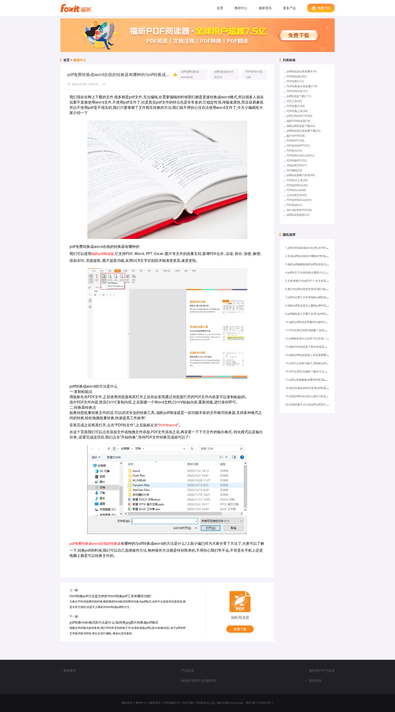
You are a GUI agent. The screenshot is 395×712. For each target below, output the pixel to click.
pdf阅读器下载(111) (299, 96)
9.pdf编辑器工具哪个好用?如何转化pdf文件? (312, 314)
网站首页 (127, 703)
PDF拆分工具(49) (297, 180)
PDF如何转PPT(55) (298, 146)
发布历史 (315, 680)
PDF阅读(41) (294, 205)
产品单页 (187, 670)
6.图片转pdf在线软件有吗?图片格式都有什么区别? (315, 289)
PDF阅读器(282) (297, 76)
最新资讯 (265, 8)
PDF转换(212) (295, 81)
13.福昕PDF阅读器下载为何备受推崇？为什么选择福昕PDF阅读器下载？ (329, 347)
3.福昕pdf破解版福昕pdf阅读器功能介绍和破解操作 (316, 264)
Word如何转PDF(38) (299, 210)
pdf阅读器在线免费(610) (302, 71)
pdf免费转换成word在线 (190, 74)
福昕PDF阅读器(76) (298, 121)
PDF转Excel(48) (296, 190)
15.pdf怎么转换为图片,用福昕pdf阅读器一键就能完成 (317, 363)
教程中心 (241, 8)
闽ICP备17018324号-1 (260, 703)
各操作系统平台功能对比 (198, 680)
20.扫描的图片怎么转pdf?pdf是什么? (307, 404)
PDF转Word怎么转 (254, 74)
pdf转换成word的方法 (223, 74)
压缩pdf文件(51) (297, 165)
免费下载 (323, 8)
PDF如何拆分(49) (297, 185)
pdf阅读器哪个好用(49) (301, 175)
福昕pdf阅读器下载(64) (301, 126)
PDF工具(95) (294, 101)
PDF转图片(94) (296, 106)
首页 (220, 8)
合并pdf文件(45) (297, 195)
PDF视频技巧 (171, 703)
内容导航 (187, 703)
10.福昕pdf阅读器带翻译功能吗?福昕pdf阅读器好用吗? (318, 322)
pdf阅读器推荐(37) (298, 215)
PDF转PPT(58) (295, 140)
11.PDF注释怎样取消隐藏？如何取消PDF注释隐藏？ (317, 330)
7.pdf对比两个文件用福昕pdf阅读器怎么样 (311, 297)
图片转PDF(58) (296, 136)
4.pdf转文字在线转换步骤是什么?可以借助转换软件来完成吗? (322, 272)
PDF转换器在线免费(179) (302, 86)
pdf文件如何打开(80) (299, 116)
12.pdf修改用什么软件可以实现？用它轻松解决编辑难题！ (320, 338)
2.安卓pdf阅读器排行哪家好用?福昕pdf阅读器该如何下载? (320, 256)
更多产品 (289, 8)
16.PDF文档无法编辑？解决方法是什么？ (310, 371)
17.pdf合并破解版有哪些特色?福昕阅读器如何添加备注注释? (322, 380)
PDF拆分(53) (294, 151)
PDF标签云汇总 (205, 703)
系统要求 (69, 670)
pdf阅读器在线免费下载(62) (303, 131)
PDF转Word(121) (297, 91)
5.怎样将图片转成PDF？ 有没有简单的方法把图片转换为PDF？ (323, 281)
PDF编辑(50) (294, 170)
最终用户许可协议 (322, 670)
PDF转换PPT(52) (297, 160)
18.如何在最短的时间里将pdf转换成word (310, 388)
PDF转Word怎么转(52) (301, 155)
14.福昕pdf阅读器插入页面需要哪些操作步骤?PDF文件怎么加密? (324, 355)
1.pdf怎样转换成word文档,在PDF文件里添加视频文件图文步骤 (323, 248)
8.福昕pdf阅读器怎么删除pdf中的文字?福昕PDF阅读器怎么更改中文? (327, 305)
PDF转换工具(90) (297, 111)
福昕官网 (222, 703)
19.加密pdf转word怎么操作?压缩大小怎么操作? (314, 396)
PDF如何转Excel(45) (299, 200)
